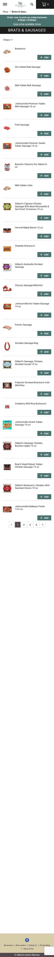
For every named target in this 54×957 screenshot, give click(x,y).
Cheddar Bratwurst (25, 245)
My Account (8, 945)
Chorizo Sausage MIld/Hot (29, 285)
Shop (5, 11)
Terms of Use (28, 949)
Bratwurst (20, 48)
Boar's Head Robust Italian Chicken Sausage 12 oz (28, 465)
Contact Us (33, 945)
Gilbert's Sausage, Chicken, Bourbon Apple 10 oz (29, 444)
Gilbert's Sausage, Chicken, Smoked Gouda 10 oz (29, 363)
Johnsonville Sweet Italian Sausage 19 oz (28, 423)
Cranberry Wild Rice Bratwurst (30, 403)
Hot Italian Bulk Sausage (27, 67)
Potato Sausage (23, 324)
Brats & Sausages (21, 11)
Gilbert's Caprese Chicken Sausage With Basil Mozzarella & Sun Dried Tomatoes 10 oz (32, 206)
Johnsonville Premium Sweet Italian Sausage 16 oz (30, 144)
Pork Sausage (22, 124)
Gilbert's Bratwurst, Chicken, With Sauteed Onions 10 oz (32, 486)
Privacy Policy (45, 945)
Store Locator (21, 945)
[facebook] (27, 940)
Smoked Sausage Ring (26, 343)
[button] (44, 57)
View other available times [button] (27, 24)
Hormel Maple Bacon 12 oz (29, 227)
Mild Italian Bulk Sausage (28, 85)
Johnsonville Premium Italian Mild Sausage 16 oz (30, 105)
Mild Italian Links (23, 185)
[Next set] (43, 525)
